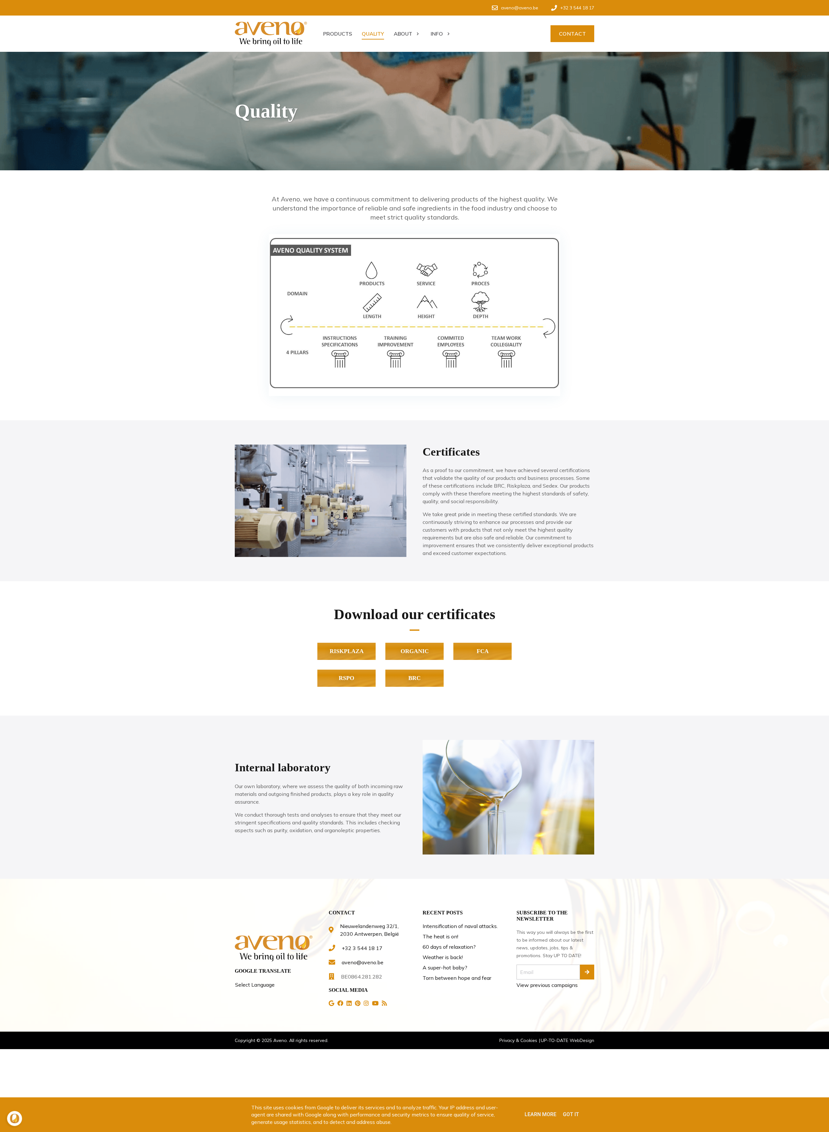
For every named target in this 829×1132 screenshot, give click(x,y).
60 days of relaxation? (449, 947)
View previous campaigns (547, 985)
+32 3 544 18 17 (362, 948)
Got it (571, 1114)
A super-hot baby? (445, 967)
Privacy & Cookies (519, 1040)
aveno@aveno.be (362, 962)
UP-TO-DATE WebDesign (567, 1040)
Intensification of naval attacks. (460, 926)
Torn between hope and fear (457, 978)
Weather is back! (443, 957)
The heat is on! (440, 936)
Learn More (540, 1114)
